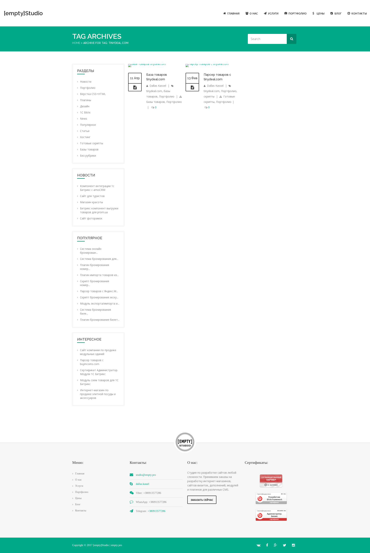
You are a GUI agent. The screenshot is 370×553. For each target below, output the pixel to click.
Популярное (88, 125)
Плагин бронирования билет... (99, 319)
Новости (85, 81)
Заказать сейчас (202, 500)
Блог (338, 13)
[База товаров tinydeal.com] (135, 87)
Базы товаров (89, 149)
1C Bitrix (85, 112)
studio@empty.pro (146, 474)
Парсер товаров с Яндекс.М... (99, 291)
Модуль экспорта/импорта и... (99, 303)
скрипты (209, 96)
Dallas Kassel (158, 85)
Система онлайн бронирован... (90, 250)
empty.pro (116, 545)
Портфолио (297, 13)
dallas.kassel (142, 484)
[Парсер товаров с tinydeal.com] (192, 87)
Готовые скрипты (91, 143)
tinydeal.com (154, 91)
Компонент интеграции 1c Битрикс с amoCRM (97, 188)
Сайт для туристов (92, 196)
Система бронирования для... (99, 259)
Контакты (359, 13)
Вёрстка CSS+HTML (93, 94)
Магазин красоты (91, 202)
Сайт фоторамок (91, 218)
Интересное (89, 339)
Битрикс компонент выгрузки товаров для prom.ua (99, 210)
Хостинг (85, 137)
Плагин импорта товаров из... (99, 275)
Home (76, 42)
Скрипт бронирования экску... (99, 297)
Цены (321, 13)
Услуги (273, 13)
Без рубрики (88, 155)
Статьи (84, 131)
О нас (254, 13)
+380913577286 (156, 511)
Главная (233, 13)
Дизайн (84, 106)
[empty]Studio (23, 13)
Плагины (85, 100)
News (83, 118)
